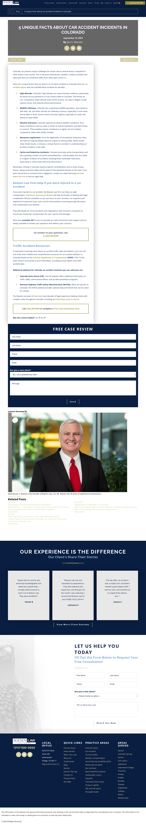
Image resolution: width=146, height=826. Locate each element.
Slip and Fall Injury (93, 788)
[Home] (10, 11)
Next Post (129, 60)
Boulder (121, 781)
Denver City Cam (70, 771)
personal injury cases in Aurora (66, 299)
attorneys (38, 296)
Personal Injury (91, 748)
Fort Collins (122, 761)
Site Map (67, 781)
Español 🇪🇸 (116, 3)
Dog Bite (88, 778)
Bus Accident (90, 768)
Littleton (121, 791)
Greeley (121, 784)
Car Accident (90, 751)
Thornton (122, 771)
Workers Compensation (95, 758)
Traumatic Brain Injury (94, 781)
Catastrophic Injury (93, 775)
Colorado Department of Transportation (50, 257)
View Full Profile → (16, 496)
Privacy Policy (69, 778)
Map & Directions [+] (50, 764)
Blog (102, 3)
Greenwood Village (126, 767)
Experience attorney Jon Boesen (39, 195)
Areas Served (72, 3)
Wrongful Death (92, 792)
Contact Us (108, 3)
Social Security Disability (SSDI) (98, 761)
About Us (67, 758)
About (90, 3)
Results (97, 3)
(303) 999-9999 (51, 236)
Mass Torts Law (70, 754)
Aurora (121, 757)
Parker (120, 794)
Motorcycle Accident (93, 765)
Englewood (122, 788)
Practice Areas (49, 3)
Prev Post (17, 60)
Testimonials (69, 761)
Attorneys (82, 3)
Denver (121, 750)
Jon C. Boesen (75, 42)
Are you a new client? (84, 691)
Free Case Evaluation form (66, 308)
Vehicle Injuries (61, 3)
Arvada (121, 774)
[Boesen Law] (11, 3)
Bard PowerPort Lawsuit (95, 771)
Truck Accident (91, 754)
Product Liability (92, 785)
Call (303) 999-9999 (136, 3)
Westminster (123, 798)
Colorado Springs (125, 754)
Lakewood (122, 764)
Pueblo (121, 777)
